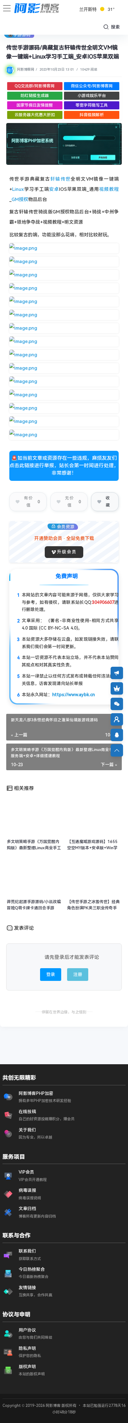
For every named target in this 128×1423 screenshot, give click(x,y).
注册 (77, 974)
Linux (18, 189)
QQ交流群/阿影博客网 (35, 86)
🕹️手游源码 (19, 34)
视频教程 (109, 189)
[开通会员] (117, 688)
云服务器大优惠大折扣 (35, 114)
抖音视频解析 (92, 114)
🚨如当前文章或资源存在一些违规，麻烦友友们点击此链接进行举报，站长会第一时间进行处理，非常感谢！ (64, 465)
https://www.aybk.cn (73, 694)
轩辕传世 (60, 179)
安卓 (54, 189)
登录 (50, 974)
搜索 (114, 26)
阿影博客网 (25, 70)
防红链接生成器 (35, 95)
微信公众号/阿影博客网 (92, 86)
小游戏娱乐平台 (92, 95)
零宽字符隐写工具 (91, 105)
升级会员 (67, 551)
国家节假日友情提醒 (34, 105)
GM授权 (19, 199)
